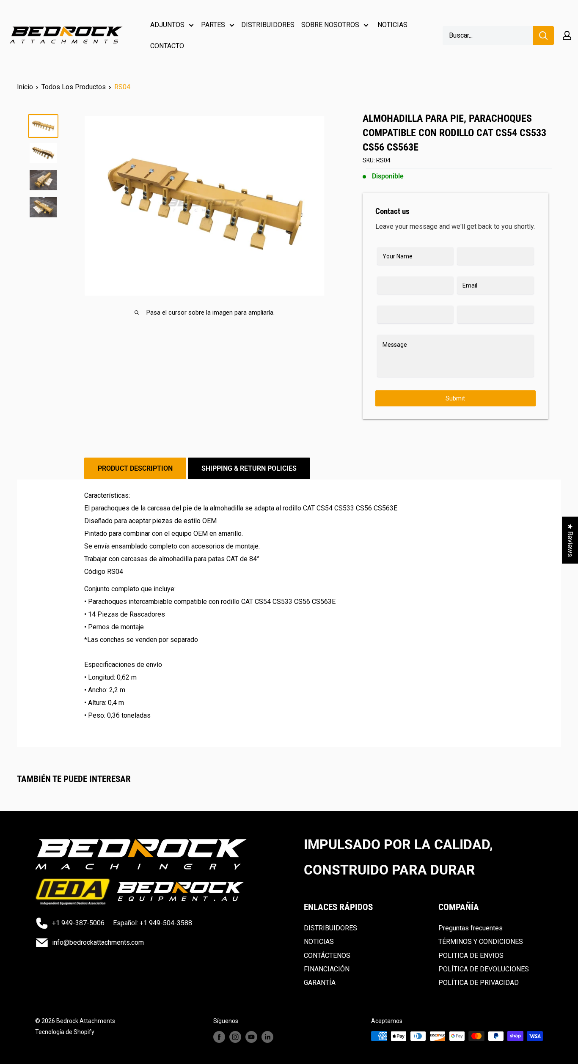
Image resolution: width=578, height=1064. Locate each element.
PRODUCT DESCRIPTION (135, 468)
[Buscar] (543, 35)
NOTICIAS (392, 25)
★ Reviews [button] (570, 540)
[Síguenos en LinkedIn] (267, 1037)
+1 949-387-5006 (78, 923)
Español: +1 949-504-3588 (152, 923)
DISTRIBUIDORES (268, 25)
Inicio (25, 87)
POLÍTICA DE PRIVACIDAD (478, 983)
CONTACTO (167, 46)
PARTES (213, 25)
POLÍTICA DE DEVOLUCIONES (483, 969)
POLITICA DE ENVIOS (471, 956)
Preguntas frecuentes (470, 928)
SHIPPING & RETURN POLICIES (249, 468)
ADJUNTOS (167, 25)
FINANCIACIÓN (327, 969)
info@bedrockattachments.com (98, 942)
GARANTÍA (320, 983)
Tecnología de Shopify (64, 1031)
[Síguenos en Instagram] (235, 1037)
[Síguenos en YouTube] (251, 1037)
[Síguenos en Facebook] (219, 1037)
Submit (455, 398)
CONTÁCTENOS (327, 956)
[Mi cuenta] (567, 35)
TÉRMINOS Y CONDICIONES (480, 942)
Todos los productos (73, 87)
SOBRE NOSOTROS (330, 25)
